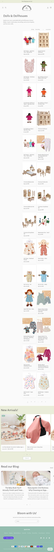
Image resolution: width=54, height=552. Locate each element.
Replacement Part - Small (43, 232)
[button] (2, 7)
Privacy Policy (34, 533)
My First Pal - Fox (27, 284)
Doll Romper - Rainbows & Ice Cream (29, 77)
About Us (6, 533)
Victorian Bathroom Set (29, 206)
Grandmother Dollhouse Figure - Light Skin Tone (29, 103)
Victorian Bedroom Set (29, 181)
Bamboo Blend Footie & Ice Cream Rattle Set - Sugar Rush (43, 156)
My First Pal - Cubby (42, 284)
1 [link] (27, 401)
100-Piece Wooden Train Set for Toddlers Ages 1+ (13, 447)
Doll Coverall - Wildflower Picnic (28, 365)
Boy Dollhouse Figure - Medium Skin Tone (43, 77)
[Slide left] (24, 454)
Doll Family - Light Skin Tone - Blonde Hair (29, 52)
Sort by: (32, 29)
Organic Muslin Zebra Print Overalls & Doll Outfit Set (43, 310)
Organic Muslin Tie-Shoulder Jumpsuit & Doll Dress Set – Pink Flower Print (42, 338)
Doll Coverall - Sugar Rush (28, 393)
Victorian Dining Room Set (29, 233)
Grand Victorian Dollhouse (41, 52)
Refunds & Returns (17, 533)
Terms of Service (41, 533)
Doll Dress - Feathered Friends (29, 259)
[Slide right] (29, 454)
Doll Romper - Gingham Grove (43, 393)
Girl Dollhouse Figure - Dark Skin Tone (29, 129)
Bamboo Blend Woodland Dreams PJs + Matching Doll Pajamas (43, 366)
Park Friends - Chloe (42, 258)
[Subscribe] (37, 521)
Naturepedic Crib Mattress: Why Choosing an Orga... (38, 489)
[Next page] (45, 401)
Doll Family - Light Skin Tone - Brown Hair (29, 155)
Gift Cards (48, 533)
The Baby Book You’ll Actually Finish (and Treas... (13, 489)
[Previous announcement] (2, 1)
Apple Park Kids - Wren (29, 309)
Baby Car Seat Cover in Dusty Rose (34, 447)
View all (27, 458)
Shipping (11, 533)
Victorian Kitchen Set (43, 181)
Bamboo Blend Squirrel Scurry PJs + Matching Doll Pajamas (29, 337)
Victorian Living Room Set (43, 207)
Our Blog (29, 533)
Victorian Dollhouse (42, 128)
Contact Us (24, 533)
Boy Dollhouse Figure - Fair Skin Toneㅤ (43, 103)
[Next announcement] (51, 1)
